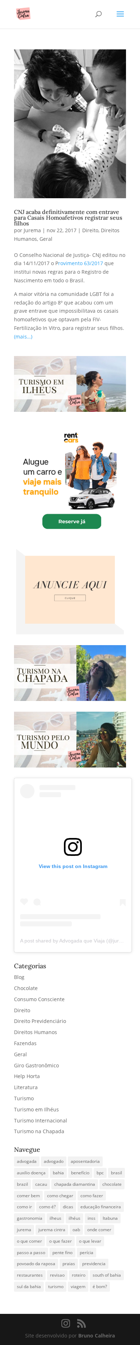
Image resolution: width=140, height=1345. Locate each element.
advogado (54, 1161)
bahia (58, 1173)
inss (91, 1218)
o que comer (29, 1241)
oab (76, 1230)
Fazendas (25, 1043)
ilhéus (74, 1218)
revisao (57, 1275)
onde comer (99, 1230)
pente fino (62, 1252)
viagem (78, 1286)
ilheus (55, 1218)
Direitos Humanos (35, 1032)
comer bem (28, 1196)
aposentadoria (85, 1161)
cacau (41, 1184)
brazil (22, 1184)
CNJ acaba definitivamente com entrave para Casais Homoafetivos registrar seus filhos (68, 217)
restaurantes (30, 1275)
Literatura (26, 1087)
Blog (19, 977)
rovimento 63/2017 (80, 263)
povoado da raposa (36, 1264)
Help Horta (27, 1076)
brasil (116, 1173)
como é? (47, 1207)
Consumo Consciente (39, 999)
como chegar (60, 1196)
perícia (86, 1252)
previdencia (94, 1264)
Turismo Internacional (40, 1120)
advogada (27, 1161)
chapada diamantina (74, 1184)
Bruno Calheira (96, 1335)
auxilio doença (31, 1173)
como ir (24, 1207)
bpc (100, 1173)
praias (68, 1264)
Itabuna (110, 1218)
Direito (90, 230)
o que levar (90, 1241)
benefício (80, 1173)
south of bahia (107, 1275)
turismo (56, 1286)
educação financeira (100, 1207)
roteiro (78, 1275)
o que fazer (60, 1241)
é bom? (100, 1286)
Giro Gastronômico (36, 1065)
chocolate (112, 1184)
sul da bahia (29, 1286)
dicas (68, 1207)
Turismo (24, 1098)
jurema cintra (51, 1230)
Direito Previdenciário (40, 1021)
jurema (24, 1230)
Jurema (32, 230)
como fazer (91, 1196)
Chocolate (26, 988)
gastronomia (29, 1218)
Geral (45, 238)
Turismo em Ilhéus (36, 1109)
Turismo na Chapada (39, 1131)
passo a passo (31, 1252)
